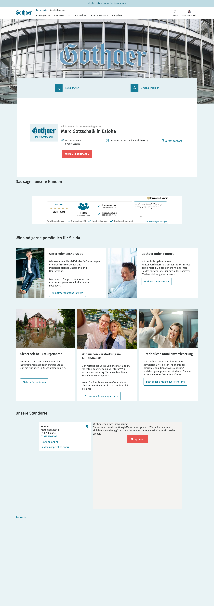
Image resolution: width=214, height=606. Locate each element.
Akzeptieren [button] (137, 439)
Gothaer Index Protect (156, 281)
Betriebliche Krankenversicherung (165, 381)
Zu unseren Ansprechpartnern (101, 396)
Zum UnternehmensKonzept (67, 292)
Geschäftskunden (58, 10)
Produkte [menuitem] (59, 15)
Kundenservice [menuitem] (99, 15)
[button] (189, 13)
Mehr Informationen (34, 382)
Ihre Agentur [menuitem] (43, 15)
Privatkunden (42, 10)
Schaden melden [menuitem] (77, 15)
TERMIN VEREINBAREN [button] (77, 154)
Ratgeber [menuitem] (117, 15)
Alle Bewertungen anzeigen (156, 222)
